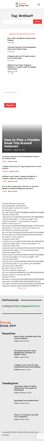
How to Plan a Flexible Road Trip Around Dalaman (21, 39)
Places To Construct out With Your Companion (26, 416)
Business (5, 171)
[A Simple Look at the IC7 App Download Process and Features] (8, 370)
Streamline (8, 150)
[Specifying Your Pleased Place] (8, 406)
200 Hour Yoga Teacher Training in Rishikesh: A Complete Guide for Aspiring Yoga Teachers (21, 67)
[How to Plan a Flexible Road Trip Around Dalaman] (22, 129)
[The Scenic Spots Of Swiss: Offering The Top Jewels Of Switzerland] (8, 391)
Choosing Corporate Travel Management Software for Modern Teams (21, 48)
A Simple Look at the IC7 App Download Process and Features (21, 57)
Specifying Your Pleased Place (26, 400)
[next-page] (12, 73)
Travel (4, 161)
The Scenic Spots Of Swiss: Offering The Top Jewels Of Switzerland (25, 388)
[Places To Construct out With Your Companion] (8, 420)
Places (16, 392)
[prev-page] (8, 73)
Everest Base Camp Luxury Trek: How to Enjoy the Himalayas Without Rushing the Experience (20, 187)
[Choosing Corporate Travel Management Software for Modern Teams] (8, 356)
